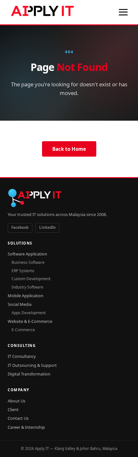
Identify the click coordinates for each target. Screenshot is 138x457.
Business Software (28, 262)
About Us (16, 401)
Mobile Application (25, 295)
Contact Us (18, 418)
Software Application (27, 254)
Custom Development (31, 278)
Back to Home (69, 149)
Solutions (20, 243)
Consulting (22, 345)
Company (19, 389)
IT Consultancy (22, 356)
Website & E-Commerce (30, 321)
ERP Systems (23, 270)
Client (13, 409)
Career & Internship (26, 427)
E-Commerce (23, 329)
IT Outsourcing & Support (32, 365)
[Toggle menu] (123, 12)
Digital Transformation (29, 374)
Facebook (20, 227)
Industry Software (27, 287)
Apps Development (29, 312)
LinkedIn (47, 227)
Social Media (19, 304)
